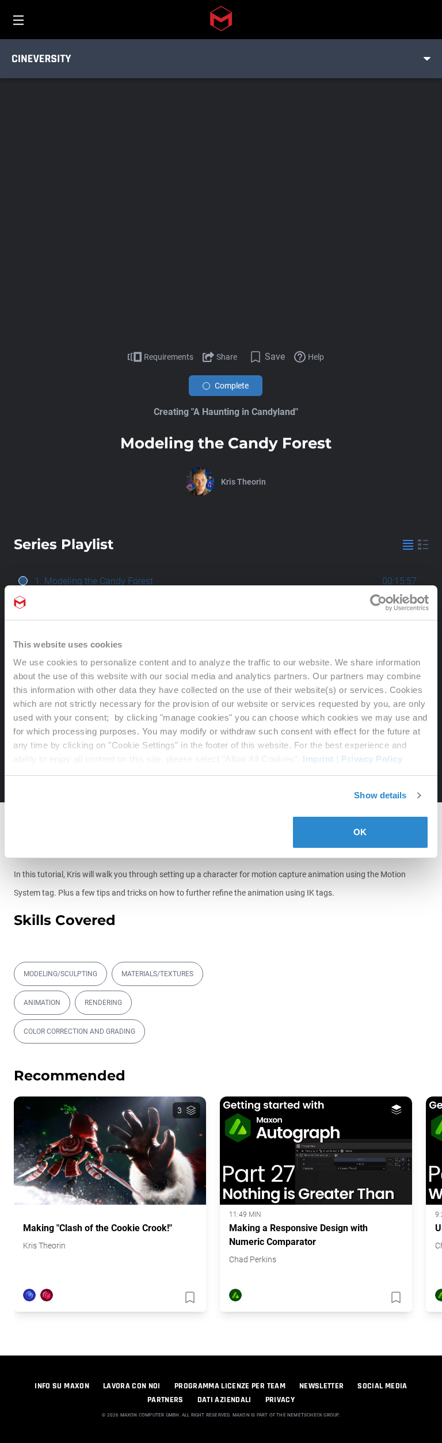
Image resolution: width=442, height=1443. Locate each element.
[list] (408, 544)
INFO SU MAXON (62, 1386)
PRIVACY (280, 1400)
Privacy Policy (371, 759)
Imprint (318, 759)
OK (360, 832)
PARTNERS (165, 1400)
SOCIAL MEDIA (382, 1386)
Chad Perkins (252, 1259)
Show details (380, 795)
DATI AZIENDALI (224, 1400)
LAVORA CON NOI (132, 1386)
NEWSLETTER (321, 1386)
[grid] (423, 544)
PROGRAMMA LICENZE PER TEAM (229, 1386)
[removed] (189, 1297)
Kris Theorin (243, 481)
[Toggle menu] (427, 58)
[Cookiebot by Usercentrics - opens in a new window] (378, 602)
